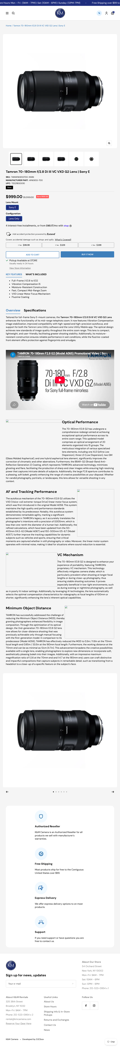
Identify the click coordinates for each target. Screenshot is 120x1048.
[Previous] (7, 792)
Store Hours (50, 1006)
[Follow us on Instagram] (94, 1006)
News (47, 1029)
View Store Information (20, 268)
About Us (49, 1001)
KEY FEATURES (14, 274)
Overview (13, 310)
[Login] (106, 13)
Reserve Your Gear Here (18, 1023)
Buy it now (87, 254)
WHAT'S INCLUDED (36, 274)
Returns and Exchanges (56, 1019)
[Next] (113, 792)
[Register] (72, 983)
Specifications (35, 310)
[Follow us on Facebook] (86, 1006)
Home (8, 25)
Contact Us (50, 1024)
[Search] (13, 13)
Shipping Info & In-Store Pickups (57, 1013)
